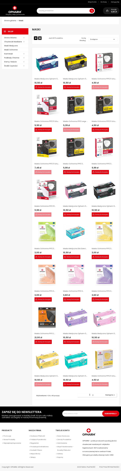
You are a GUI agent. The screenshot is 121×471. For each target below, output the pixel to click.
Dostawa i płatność (37, 436)
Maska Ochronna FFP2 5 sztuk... (104, 79)
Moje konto (92, 2)
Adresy (60, 454)
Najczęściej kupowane (12, 443)
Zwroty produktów (64, 439)
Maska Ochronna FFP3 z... (45, 333)
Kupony (60, 457)
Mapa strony (35, 454)
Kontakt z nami (36, 450)
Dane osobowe (63, 436)
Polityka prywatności (38, 439)
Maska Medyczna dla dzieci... (75, 248)
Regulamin (34, 443)
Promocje (7, 436)
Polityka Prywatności (109, 467)
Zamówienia (62, 443)
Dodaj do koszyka (44, 87)
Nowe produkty (9, 439)
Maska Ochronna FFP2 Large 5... (75, 121)
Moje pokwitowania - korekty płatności (65, 448)
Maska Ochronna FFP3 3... (73, 164)
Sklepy (33, 457)
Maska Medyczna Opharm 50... (47, 79)
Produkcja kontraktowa (39, 446)
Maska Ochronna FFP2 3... (45, 248)
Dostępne (102, 39)
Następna (110, 395)
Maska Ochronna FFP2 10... (45, 206)
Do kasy (104, 2)
